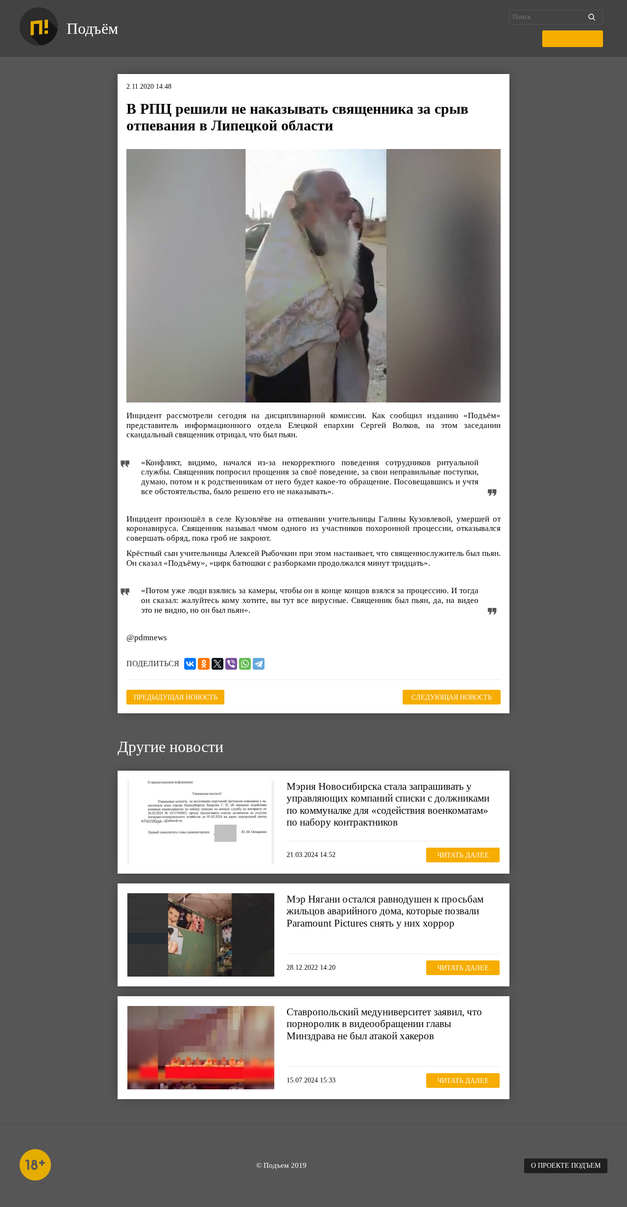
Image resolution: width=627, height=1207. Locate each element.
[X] (217, 664)
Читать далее (463, 855)
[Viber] (231, 664)
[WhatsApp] (245, 664)
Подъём (92, 28)
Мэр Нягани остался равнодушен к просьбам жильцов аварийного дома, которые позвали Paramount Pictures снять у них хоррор (385, 911)
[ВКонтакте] (190, 664)
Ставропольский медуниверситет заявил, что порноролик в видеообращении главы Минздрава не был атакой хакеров (384, 1023)
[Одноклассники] (204, 664)
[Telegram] (259, 664)
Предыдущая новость (175, 697)
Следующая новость (451, 697)
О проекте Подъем (566, 1165)
